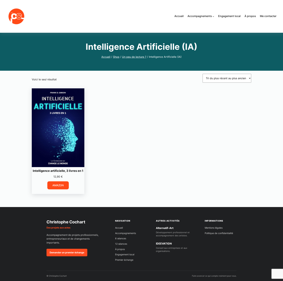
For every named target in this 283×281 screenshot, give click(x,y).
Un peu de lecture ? (134, 56)
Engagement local (124, 254)
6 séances (120, 238)
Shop (116, 56)
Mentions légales (214, 227)
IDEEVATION (164, 243)
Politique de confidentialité (219, 233)
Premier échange (124, 259)
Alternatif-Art (164, 228)
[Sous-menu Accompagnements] (213, 16)
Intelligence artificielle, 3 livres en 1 (58, 170)
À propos (120, 249)
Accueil (105, 56)
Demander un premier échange (67, 252)
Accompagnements (125, 233)
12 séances (121, 243)
